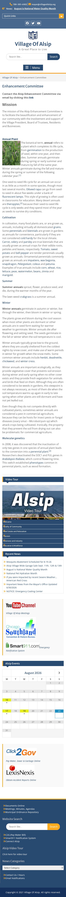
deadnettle (55, 357)
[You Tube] (39, 23)
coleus (36, 264)
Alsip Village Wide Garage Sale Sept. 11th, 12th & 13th (34, 565)
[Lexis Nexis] (20, 774)
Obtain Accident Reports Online (21, 780)
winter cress (28, 361)
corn (44, 267)
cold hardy (27, 238)
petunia (50, 264)
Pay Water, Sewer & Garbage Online (23, 760)
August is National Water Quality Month (26, 569)
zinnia (45, 271)
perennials (16, 230)
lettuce (6, 271)
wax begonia (48, 260)
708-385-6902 (20, 4)
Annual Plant (10, 139)
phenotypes (36, 462)
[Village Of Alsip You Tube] (20, 607)
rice (58, 267)
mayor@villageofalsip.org (43, 4)
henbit (44, 357)
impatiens (33, 260)
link (31, 97)
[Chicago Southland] (21, 638)
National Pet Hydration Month (30, 8)
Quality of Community (12, 527)
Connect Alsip (13, 841)
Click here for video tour (14, 854)
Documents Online (15, 805)
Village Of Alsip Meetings (18, 613)
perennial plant (39, 451)
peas (14, 271)
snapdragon (9, 264)
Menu (36, 67)
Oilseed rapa (33, 189)
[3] (50, 451)
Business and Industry (12, 541)
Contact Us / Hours (15, 874)
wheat (51, 267)
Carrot (6, 242)
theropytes (13, 204)
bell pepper (22, 253)
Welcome (7, 522)
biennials (32, 230)
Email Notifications (15, 878)
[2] (21, 203)
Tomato (45, 249)
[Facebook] (27, 23)
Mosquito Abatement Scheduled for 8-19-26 (28, 561)
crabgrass (25, 296)
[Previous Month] (6, 673)
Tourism (6, 536)
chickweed (8, 361)
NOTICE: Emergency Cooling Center (24, 591)
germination (34, 150)
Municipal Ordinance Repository (22, 812)
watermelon (25, 271)
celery (14, 242)
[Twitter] (33, 23)
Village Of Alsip (33, 44)
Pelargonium (24, 264)
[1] (20, 175)
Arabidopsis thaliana (13, 459)
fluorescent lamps (12, 196)
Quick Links (10, 16)
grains (57, 227)
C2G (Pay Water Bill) (16, 834)
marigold (7, 275)
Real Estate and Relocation (14, 531)
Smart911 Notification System (21, 838)
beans (37, 271)
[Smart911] (22, 647)
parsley (28, 242)
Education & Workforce (13, 546)
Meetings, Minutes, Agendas (20, 808)
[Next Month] (59, 673)
